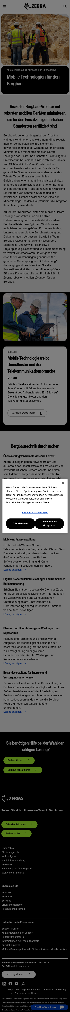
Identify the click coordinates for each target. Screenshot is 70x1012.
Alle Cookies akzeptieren (49, 524)
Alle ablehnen (21, 523)
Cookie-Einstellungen (35, 512)
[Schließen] (63, 483)
